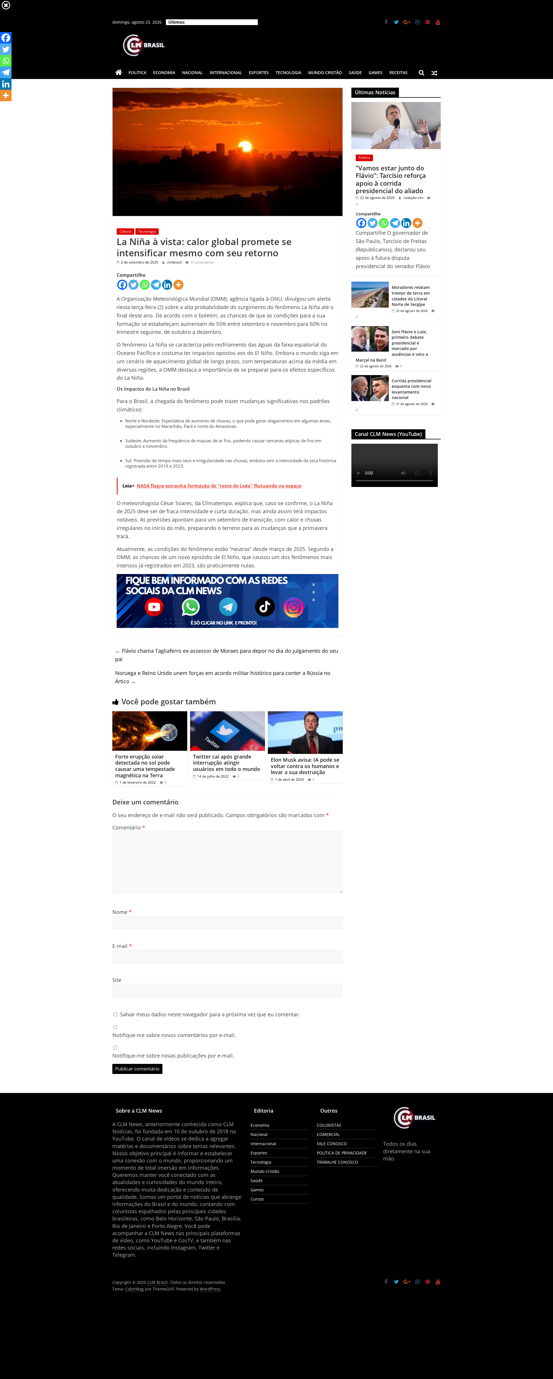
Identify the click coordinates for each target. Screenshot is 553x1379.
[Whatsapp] (145, 285)
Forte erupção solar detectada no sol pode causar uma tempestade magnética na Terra (145, 766)
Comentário (128, 827)
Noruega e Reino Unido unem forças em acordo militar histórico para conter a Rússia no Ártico (222, 677)
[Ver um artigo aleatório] (434, 73)
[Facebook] (122, 285)
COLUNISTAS (329, 1125)
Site (116, 980)
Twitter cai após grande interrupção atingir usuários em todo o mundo (226, 762)
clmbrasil (175, 262)
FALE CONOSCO (332, 1143)
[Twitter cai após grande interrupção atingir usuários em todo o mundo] (227, 715)
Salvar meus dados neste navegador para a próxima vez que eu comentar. (210, 1014)
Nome (122, 911)
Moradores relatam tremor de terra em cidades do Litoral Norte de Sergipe (411, 296)
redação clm (414, 197)
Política (137, 72)
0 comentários (202, 262)
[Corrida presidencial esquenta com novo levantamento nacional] (370, 378)
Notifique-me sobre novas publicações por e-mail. (173, 1055)
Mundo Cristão (325, 72)
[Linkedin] (167, 285)
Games (375, 72)
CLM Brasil (168, 1282)
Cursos (257, 1199)
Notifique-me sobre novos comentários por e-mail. (174, 1035)
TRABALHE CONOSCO (337, 1162)
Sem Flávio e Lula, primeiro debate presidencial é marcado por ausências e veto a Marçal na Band (392, 346)
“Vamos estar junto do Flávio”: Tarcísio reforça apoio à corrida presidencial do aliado (391, 179)
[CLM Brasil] (118, 73)
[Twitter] (133, 285)
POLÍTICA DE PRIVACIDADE (342, 1153)
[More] (178, 285)
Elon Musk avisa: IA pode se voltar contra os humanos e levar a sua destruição (305, 766)
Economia (164, 72)
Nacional (192, 72)
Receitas (398, 72)
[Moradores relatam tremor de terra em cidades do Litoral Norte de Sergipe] (370, 284)
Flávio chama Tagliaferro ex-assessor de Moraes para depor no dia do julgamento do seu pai (226, 655)
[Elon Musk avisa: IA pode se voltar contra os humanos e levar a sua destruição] (305, 715)
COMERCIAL (328, 1134)
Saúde (355, 72)
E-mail (122, 945)
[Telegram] (156, 285)
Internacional (226, 72)
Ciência (125, 231)
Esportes (259, 72)
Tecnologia (288, 72)
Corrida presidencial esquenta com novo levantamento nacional (411, 389)
